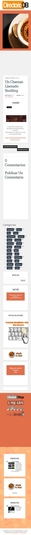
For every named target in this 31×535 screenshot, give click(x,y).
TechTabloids (22, 532)
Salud (16, 261)
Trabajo (10, 268)
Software (10, 264)
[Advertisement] (16, 64)
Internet (19, 243)
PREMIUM (14, 493)
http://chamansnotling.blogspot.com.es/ (15, 139)
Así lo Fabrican (15, 506)
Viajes (17, 268)
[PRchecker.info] (16, 290)
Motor (16, 250)
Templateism (15, 532)
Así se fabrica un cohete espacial (18, 509)
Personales (18, 257)
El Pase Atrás (15, 461)
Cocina (15, 233)
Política (9, 261)
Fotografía (10, 243)
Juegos (17, 78)
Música (9, 254)
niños (16, 254)
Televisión (18, 264)
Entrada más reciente (10, 146)
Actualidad (10, 229)
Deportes (21, 236)
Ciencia (19, 229)
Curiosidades (11, 236)
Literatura (17, 247)
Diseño (9, 240)
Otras (9, 257)
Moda (9, 250)
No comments (9, 97)
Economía (17, 240)
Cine (9, 233)
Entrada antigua (23, 149)
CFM (13, 95)
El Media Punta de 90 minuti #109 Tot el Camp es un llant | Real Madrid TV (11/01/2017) (16, 467)
